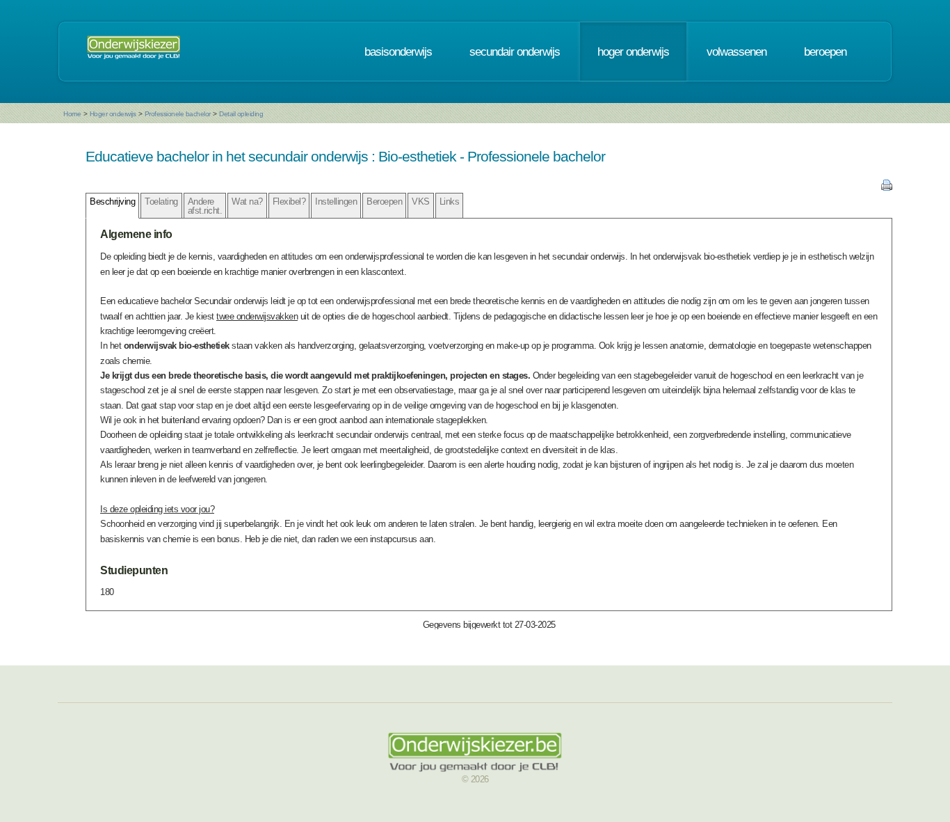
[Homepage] (133, 51)
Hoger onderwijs (113, 114)
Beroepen (384, 201)
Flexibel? (289, 201)
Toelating (161, 201)
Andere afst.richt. (205, 206)
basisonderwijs (398, 51)
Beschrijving (112, 201)
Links (450, 201)
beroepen (825, 51)
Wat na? (247, 201)
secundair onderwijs (514, 51)
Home (72, 114)
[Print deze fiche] (886, 187)
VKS (421, 201)
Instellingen (336, 201)
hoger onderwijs (633, 51)
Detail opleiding (241, 114)
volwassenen (736, 51)
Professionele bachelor (178, 114)
